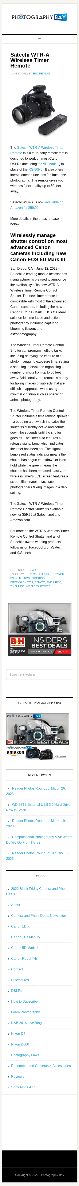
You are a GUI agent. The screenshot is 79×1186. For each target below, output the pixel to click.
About (15, 905)
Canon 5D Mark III (24, 948)
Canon (59, 574)
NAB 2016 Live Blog (26, 1023)
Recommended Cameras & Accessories (41, 1066)
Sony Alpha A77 (23, 1087)
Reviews (17, 1076)
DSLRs (16, 991)
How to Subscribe (24, 1001)
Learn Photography (25, 1012)
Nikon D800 (20, 1044)
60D (46, 574)
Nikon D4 (18, 1033)
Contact (17, 969)
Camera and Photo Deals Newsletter (38, 915)
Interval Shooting (32, 578)
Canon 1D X (20, 926)
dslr (13, 578)
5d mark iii (36, 574)
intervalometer (21, 582)
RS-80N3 (35, 169)
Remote (40, 582)
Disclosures (20, 980)
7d (52, 574)
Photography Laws (25, 1055)
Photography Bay (39, 17)
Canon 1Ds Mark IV (25, 937)
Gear (32, 569)
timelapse (17, 586)
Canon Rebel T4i (24, 958)
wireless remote (38, 586)
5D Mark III (51, 164)
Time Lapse (54, 582)
